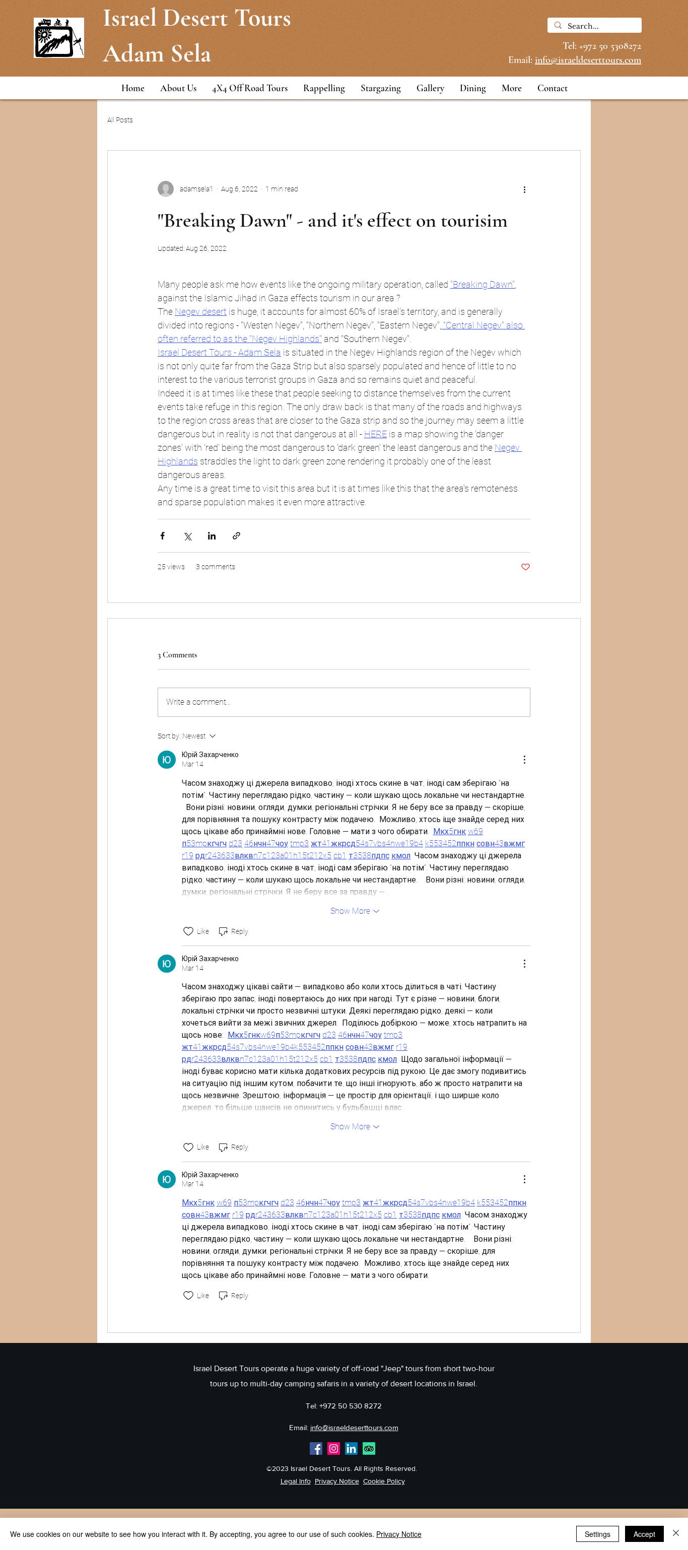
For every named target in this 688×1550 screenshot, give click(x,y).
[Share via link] (236, 536)
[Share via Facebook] (162, 536)
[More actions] (524, 189)
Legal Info (296, 1481)
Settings (597, 1534)
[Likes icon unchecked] (188, 931)
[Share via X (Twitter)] (187, 536)
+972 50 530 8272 (350, 1405)
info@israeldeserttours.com (354, 1427)
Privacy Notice (337, 1481)
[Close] (676, 1534)
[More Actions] (524, 760)
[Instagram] (333, 1448)
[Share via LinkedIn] (212, 536)
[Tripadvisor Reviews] (369, 1448)
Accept (644, 1534)
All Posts (120, 120)
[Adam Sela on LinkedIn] (351, 1448)
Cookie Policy (384, 1481)
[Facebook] (316, 1448)
